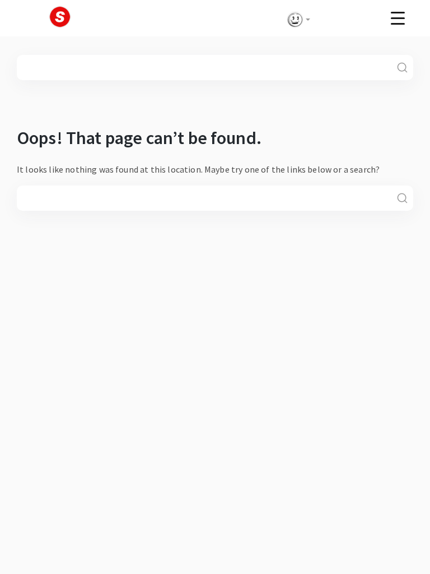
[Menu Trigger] (398, 17)
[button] (296, 19)
